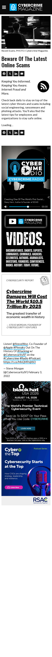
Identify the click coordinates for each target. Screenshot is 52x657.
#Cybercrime (11, 358)
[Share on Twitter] (10, 73)
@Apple (8, 347)
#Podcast (35, 358)
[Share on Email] (21, 73)
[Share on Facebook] (4, 73)
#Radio (24, 358)
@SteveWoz (20, 343)
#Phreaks (19, 347)
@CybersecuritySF (14, 354)
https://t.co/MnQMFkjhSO (19, 362)
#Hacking (23, 351)
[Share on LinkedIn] (15, 73)
